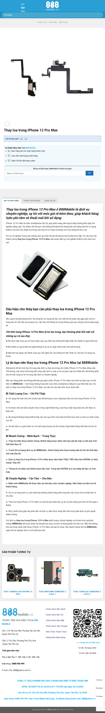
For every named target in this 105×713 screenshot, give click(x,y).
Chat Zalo (99, 680)
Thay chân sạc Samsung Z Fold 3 (87, 592)
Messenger (99, 688)
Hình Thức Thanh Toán (56, 632)
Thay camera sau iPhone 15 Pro (17, 592)
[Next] (103, 579)
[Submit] (100, 14)
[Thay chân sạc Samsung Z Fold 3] (87, 573)
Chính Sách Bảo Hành (56, 609)
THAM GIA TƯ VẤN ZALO (90, 643)
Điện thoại (63, 22)
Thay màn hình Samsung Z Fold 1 (52, 592)
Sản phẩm (53, 22)
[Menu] (101, 6)
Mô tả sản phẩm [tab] (11, 201)
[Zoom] (7, 123)
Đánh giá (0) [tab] (50, 201)
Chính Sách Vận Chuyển (57, 626)
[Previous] (2, 579)
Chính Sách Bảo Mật (55, 620)
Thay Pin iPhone (66, 709)
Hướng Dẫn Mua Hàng (55, 637)
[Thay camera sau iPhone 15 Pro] (18, 573)
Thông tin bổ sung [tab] (31, 201)
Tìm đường (99, 696)
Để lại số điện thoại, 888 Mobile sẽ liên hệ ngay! (52, 169)
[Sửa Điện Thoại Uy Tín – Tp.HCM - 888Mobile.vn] (52, 6)
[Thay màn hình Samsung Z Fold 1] (52, 573)
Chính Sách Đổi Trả (54, 615)
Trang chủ (41, 22)
